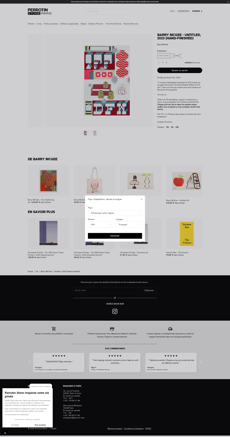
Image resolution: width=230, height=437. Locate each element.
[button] (5, 433)
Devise (91, 219)
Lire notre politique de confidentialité (17, 414)
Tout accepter (40, 425)
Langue (119, 219)
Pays (90, 207)
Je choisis (15, 425)
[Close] (144, 200)
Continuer (115, 236)
